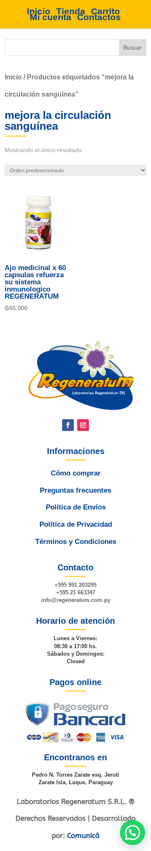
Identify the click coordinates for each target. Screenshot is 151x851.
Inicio (38, 11)
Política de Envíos (76, 507)
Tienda (70, 11)
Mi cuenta (50, 17)
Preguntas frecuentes (75, 490)
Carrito (105, 11)
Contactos (99, 17)
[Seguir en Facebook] (68, 425)
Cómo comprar (76, 473)
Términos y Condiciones (75, 542)
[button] (132, 832)
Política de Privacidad (75, 524)
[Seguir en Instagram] (83, 425)
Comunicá (83, 835)
